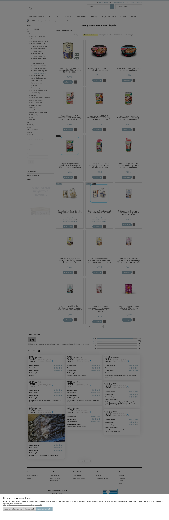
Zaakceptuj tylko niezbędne (13, 509)
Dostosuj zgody (29, 509)
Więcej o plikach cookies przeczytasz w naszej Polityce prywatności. (22, 505)
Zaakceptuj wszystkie (44, 509)
